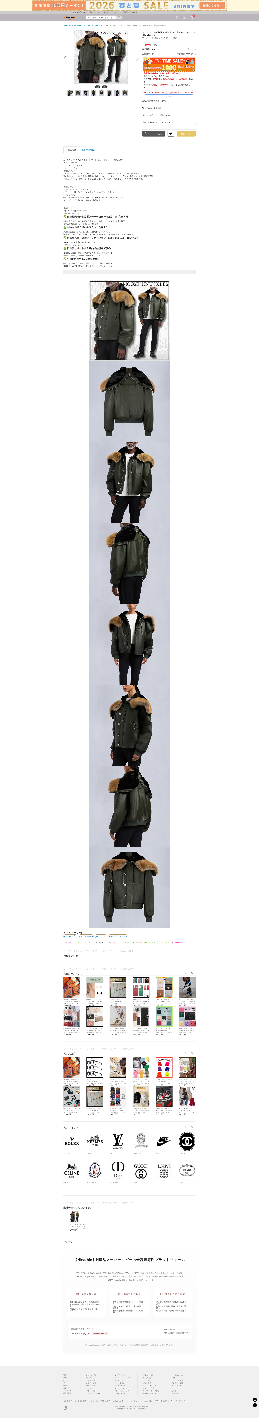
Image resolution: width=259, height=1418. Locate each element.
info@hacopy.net (80, 1333)
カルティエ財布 (148, 1388)
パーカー (67, 942)
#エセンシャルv (86, 936)
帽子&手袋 (67, 1393)
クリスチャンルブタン (123, 1377)
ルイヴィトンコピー (102, 942)
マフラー (174, 1388)
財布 (65, 1377)
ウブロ (88, 1388)
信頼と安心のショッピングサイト (156, 122)
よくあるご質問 (80, 1401)
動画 (104, 87)
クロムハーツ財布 (149, 1385)
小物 (173, 1377)
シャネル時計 (91, 1385)
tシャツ (76, 942)
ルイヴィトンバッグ (122, 1375)
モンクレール (177, 942)
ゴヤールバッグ (120, 1393)
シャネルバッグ (120, 1380)
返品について (118, 1401)
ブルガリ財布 (148, 1375)
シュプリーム (125, 942)
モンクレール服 (177, 1383)
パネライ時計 (91, 1391)
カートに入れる (155, 134)
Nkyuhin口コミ (133, 1401)
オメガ (88, 1377)
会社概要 (66, 1401)
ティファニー (176, 1385)
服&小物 (66, 1388)
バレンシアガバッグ (122, 1391)
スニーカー (137, 942)
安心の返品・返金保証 (151, 108)
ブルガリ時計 (91, 1380)
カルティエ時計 (91, 1383)
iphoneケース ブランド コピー (157, 942)
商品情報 (72, 150)
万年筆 (173, 1391)
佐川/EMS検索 (88, 150)
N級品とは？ (166, 1401)
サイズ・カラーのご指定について (156, 115)
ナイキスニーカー (177, 1375)
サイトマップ (180, 1401)
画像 (97, 87)
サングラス (175, 1393)
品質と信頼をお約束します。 (154, 100)
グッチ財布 (147, 1383)
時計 (115, 942)
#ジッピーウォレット (118, 936)
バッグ (65, 1380)
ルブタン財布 (148, 1377)
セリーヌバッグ (120, 1383)
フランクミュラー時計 (94, 1393)
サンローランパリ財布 (151, 1391)
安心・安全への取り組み (100, 1401)
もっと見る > (190, 973)
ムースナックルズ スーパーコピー (165, 37)
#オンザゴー (101, 936)
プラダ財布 (147, 1380)
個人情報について (150, 1401)
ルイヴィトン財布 (149, 1393)
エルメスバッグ (120, 1385)
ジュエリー (67, 1390)
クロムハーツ (86, 942)
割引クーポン (186, 133)
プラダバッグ (119, 1388)
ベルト (65, 1385)
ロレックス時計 (91, 1375)
